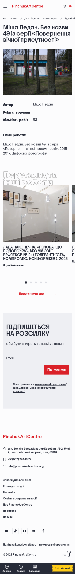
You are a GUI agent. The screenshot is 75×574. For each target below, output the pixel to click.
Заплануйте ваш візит (17, 480)
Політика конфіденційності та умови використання (36, 544)
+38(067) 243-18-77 (19, 459)
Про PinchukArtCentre (17, 504)
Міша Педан (43, 104)
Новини (7, 517)
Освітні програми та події (20, 498)
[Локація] (7, 568)
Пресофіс (9, 511)
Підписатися (56, 370)
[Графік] (21, 568)
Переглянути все (31, 294)
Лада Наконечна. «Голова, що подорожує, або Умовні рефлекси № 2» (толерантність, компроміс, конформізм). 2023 (35, 253)
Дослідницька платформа (41, 18)
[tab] (26, 282)
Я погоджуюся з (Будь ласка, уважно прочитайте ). (40, 388)
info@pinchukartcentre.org (26, 466)
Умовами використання (50, 384)
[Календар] (35, 568)
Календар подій (13, 486)
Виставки (9, 492)
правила (18, 391)
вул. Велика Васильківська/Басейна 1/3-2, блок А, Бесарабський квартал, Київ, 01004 (39, 450)
